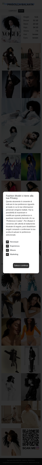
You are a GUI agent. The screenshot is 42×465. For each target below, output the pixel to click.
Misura (13, 250)
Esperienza (14, 246)
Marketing (14, 254)
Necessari (14, 242)
